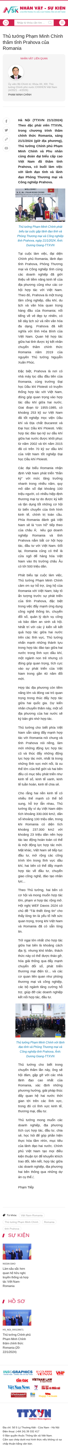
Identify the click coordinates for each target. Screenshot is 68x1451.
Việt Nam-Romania (32, 1215)
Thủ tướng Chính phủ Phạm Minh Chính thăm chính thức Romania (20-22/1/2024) (17, 1343)
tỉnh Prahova (12, 1228)
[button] (62, 23)
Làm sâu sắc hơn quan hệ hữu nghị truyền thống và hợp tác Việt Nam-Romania (15, 1277)
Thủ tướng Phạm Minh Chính (21, 1222)
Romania (49, 1222)
